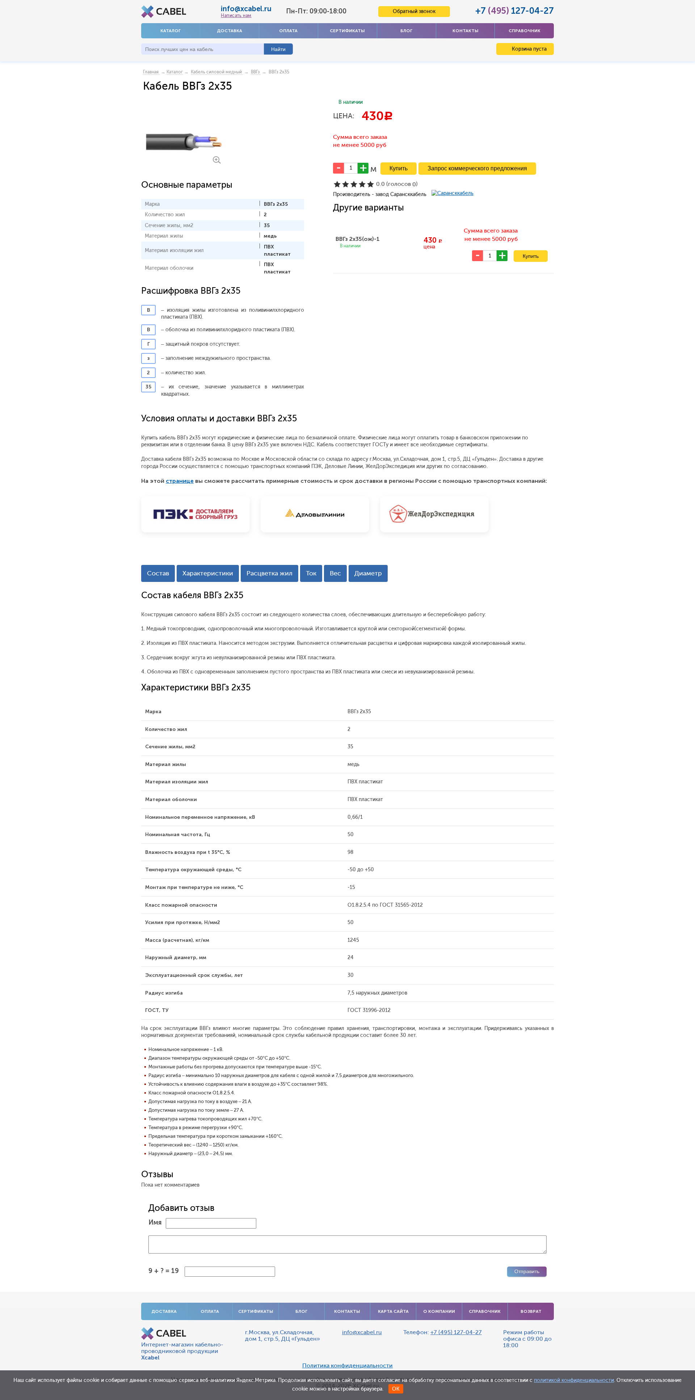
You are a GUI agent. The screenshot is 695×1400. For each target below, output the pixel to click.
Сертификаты (347, 30)
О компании (439, 1311)
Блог (406, 30)
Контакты (465, 30)
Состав (158, 573)
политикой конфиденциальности (574, 1380)
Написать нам (236, 15)
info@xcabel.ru (246, 8)
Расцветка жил (269, 573)
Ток (311, 573)
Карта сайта (393, 1311)
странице (180, 480)
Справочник (524, 30)
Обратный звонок (414, 11)
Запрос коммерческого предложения (477, 168)
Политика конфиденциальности (347, 1365)
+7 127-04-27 (514, 10)
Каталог (170, 30)
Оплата (288, 30)
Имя (155, 1222)
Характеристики (207, 573)
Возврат (531, 1311)
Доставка (229, 30)
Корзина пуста (528, 49)
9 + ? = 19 (163, 1271)
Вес (335, 573)
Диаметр (368, 573)
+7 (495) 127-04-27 (456, 1332)
